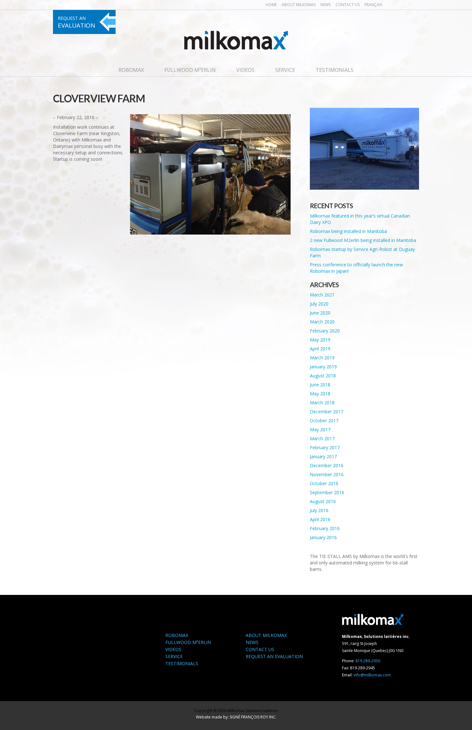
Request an (76, 22)
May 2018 (320, 394)
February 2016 (325, 528)
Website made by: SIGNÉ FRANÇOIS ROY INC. (236, 717)
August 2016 (323, 501)
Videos (245, 69)
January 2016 (323, 537)
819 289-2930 (367, 661)
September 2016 (327, 492)
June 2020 (320, 313)
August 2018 (323, 376)
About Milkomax (299, 4)
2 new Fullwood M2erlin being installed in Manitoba (363, 240)
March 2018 (322, 402)
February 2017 (325, 447)
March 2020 (322, 322)
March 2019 (322, 358)
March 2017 (322, 438)
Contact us (348, 4)
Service (285, 69)
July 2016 (319, 510)
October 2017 (324, 420)
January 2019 (323, 367)
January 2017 (323, 456)
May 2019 (320, 340)
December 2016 (326, 465)
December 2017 (326, 411)
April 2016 (320, 519)
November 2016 (327, 474)
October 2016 (324, 483)
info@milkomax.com (372, 675)
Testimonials (335, 69)
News (325, 4)
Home (271, 4)
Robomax (131, 69)
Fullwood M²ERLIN (190, 69)
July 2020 (319, 304)
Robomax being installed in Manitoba (348, 231)
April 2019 (320, 349)
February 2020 (325, 331)
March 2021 (322, 295)
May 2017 (320, 429)
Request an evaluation (274, 656)
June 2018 (320, 385)
